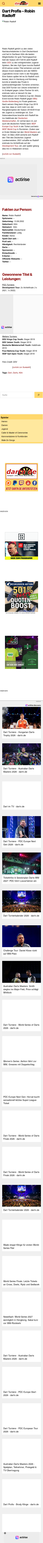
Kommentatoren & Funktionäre (14, 436)
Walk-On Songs (8, 440)
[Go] (38, 395)
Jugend (4, 428)
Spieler (5, 417)
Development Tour (10, 145)
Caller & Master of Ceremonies (14, 432)
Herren (4, 421)
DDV (9, 62)
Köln (21, 372)
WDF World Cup (9, 129)
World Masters (30, 131)
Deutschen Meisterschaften (15, 119)
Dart (10, 372)
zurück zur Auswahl (11, 153)
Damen (4, 425)
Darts (15, 372)
